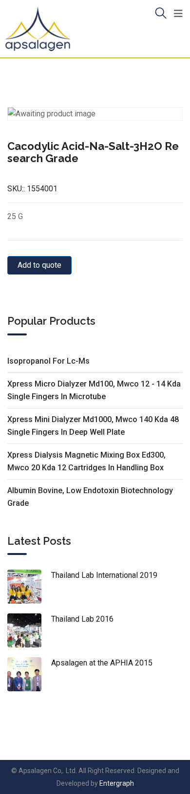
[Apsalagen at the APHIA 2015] (29, 674)
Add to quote (39, 265)
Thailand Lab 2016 (82, 619)
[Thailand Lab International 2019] (29, 587)
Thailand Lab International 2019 (104, 575)
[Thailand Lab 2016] (29, 630)
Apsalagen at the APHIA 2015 (101, 662)
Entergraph (116, 783)
